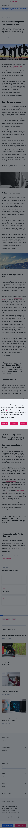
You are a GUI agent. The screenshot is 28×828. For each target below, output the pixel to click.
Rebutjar (14, 423)
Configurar (4, 423)
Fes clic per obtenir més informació (10, 410)
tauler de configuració (6, 415)
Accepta (23, 423)
